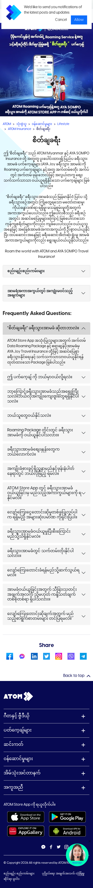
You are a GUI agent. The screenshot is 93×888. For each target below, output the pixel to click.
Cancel (61, 20)
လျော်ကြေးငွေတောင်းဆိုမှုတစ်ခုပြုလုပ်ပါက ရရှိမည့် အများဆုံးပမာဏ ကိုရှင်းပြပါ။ (42, 515)
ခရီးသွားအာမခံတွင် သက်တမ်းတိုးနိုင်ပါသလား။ (40, 553)
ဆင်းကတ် (13, 744)
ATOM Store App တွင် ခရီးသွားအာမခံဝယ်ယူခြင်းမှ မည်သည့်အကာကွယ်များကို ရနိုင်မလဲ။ (44, 493)
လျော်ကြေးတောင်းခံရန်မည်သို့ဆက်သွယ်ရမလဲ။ (43, 573)
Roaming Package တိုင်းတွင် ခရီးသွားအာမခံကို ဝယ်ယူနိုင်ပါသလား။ (40, 432)
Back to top (73, 676)
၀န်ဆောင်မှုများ (42, 124)
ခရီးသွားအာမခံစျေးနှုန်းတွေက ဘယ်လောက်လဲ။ (33, 452)
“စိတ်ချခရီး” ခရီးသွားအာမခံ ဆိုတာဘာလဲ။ (43, 328)
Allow (79, 20)
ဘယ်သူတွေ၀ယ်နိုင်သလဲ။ (29, 416)
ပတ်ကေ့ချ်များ (18, 730)
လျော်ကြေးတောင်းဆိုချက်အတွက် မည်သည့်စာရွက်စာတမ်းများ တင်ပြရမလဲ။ (40, 616)
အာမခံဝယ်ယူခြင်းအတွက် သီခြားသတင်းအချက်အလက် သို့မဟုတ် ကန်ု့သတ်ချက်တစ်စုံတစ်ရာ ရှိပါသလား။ (42, 595)
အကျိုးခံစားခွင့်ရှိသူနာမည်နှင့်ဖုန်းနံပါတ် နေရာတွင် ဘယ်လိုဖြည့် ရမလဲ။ (40, 471)
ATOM (7, 124)
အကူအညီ (13, 787)
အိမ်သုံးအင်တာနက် (22, 773)
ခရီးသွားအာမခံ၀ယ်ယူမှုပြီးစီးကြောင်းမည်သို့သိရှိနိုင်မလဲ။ (38, 534)
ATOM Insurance (19, 129)
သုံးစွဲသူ (21, 124)
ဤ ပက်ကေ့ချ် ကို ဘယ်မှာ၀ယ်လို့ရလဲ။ (39, 377)
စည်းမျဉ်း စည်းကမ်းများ (19, 873)
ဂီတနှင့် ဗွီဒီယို (17, 716)
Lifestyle (63, 124)
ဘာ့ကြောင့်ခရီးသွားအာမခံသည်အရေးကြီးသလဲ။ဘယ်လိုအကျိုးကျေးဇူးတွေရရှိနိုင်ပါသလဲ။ (43, 397)
